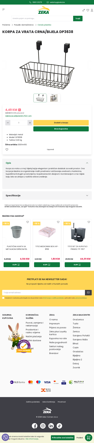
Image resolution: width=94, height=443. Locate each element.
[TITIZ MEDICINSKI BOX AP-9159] (47, 232)
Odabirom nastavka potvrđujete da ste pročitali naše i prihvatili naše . (46, 298)
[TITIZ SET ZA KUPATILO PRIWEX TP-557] (77, 232)
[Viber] (5, 440)
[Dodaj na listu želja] (6, 149)
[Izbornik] (3, 10)
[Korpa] (88, 438)
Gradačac (78, 351)
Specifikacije (13, 195)
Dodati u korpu (61, 122)
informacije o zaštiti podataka (53, 298)
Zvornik (76, 367)
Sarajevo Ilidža (80, 339)
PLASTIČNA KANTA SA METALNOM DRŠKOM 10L (16, 247)
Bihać (75, 343)
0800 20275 (37, 2)
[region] (47, 241)
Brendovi (53, 353)
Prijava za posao (57, 327)
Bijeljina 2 (77, 359)
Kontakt (30, 348)
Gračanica (78, 319)
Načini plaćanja (33, 336)
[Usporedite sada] (84, 10)
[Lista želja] (88, 10)
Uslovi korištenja (48, 402)
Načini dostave (33, 340)
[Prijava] (92, 10)
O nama (53, 319)
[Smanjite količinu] (7, 122)
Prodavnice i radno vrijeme (33, 331)
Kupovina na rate (58, 338)
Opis (8, 163)
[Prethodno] (4, 65)
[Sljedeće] (90, 65)
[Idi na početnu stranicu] (43, 10)
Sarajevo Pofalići (81, 335)
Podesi (80, 437)
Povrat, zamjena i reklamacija (34, 324)
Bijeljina (76, 355)
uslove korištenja (81, 298)
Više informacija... (32, 439)
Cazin (76, 347)
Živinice (76, 327)
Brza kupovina (61, 129)
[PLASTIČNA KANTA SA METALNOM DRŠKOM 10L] (16, 232)
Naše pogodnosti (58, 342)
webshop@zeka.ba (57, 2)
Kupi (15, 264)
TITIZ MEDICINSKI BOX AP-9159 (46, 247)
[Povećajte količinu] (30, 122)
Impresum (54, 323)
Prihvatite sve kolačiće (62, 437)
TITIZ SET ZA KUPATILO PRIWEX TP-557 (77, 247)
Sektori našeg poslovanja (56, 348)
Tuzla (75, 323)
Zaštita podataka (33, 402)
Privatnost (62, 402)
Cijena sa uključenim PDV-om (18, 115)
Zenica (76, 331)
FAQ (28, 344)
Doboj (76, 363)
